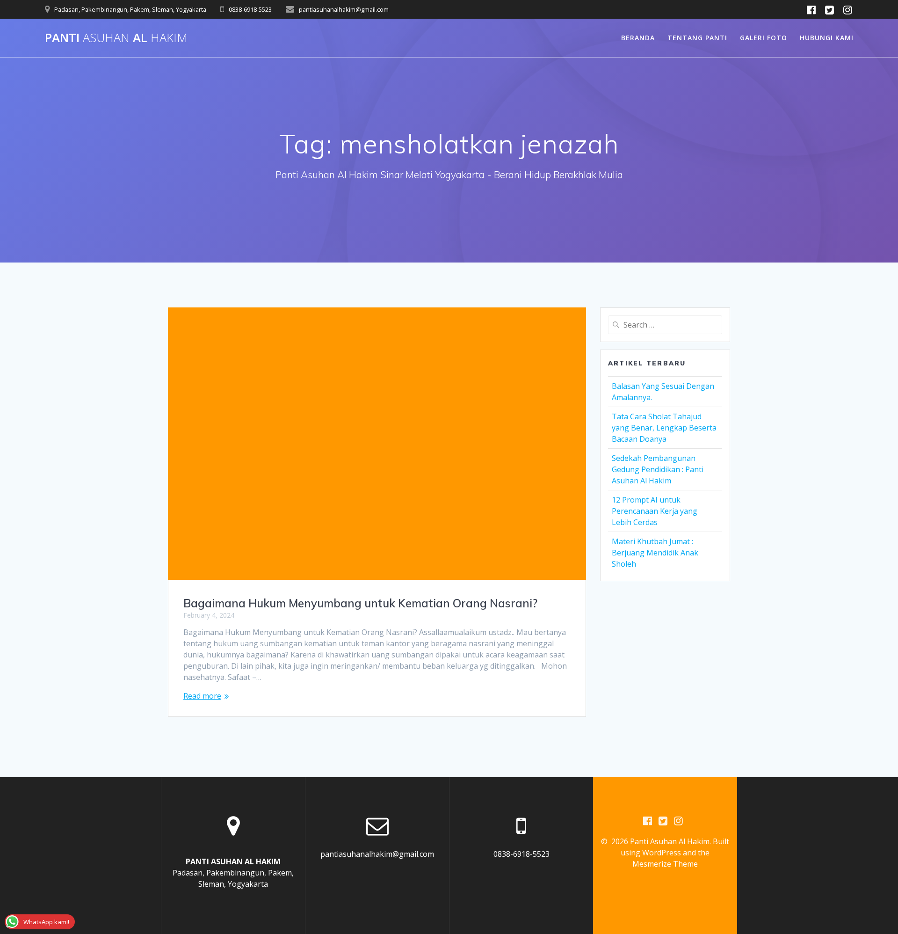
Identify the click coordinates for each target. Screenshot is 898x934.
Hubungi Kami (827, 37)
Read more (202, 696)
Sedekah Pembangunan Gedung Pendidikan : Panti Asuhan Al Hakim (657, 469)
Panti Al (116, 38)
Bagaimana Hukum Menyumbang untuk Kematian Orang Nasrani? (360, 603)
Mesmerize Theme (665, 864)
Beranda (638, 37)
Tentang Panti (697, 37)
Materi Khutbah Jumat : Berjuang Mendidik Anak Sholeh (655, 552)
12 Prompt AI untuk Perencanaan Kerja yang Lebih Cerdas (654, 511)
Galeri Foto (763, 37)
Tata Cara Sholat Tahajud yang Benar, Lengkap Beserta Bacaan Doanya (664, 427)
